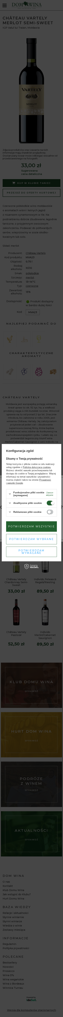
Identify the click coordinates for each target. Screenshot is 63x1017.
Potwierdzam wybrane (31, 539)
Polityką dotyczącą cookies (37, 467)
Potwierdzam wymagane (31, 552)
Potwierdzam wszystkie (31, 526)
